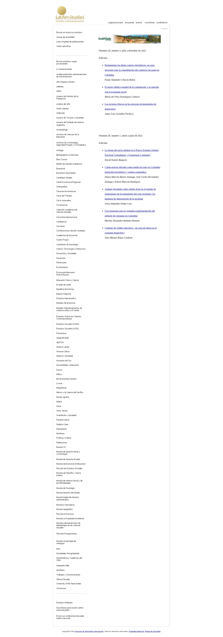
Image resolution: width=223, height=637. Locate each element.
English (164, 28)
